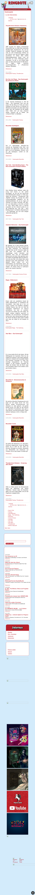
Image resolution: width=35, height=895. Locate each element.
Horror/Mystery (12, 513)
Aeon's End (11, 510)
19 (20, 19)
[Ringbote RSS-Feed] (21, 862)
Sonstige (10, 519)
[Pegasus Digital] (17, 836)
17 (17, 19)
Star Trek (21, 219)
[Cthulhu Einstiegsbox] (17, 767)
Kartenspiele (9, 73)
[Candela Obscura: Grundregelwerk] (17, 790)
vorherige (10, 17)
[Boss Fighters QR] (17, 658)
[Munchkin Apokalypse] (17, 135)
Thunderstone (20, 73)
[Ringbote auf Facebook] (15, 862)
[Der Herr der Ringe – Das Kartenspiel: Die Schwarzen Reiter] (17, 91)
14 (12, 19)
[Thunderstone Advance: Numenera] (17, 36)
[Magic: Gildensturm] (17, 291)
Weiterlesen (9, 69)
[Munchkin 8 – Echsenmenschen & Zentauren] (17, 391)
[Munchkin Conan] (17, 433)
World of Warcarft (12, 525)
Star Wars (21, 374)
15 (13, 19)
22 (25, 19)
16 (15, 19)
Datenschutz (11, 638)
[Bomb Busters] (17, 681)
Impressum (10, 636)
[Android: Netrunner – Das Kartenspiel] (17, 235)
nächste (10, 20)
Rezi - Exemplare (12, 634)
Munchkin (21, 159)
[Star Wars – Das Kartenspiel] (17, 344)
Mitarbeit (10, 632)
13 (10, 19)
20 (22, 19)
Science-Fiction (23, 274)
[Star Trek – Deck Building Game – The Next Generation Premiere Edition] (17, 178)
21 (23, 19)
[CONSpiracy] (17, 834)
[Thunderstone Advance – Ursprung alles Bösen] (17, 475)
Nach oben (7, 528)
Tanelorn (10, 653)
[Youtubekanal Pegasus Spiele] (17, 812)
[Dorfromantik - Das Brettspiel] (17, 703)
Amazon (10, 651)
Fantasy (14, 73)
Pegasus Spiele (12, 649)
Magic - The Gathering (17, 328)
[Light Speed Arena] (17, 745)
